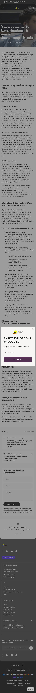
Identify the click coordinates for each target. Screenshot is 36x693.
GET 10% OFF (18, 359)
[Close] (33, 329)
